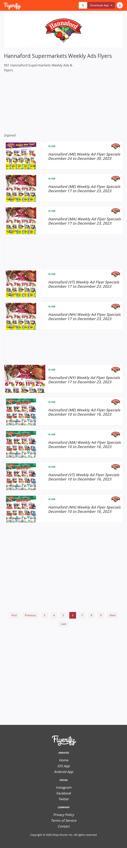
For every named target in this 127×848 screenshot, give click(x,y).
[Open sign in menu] (119, 5)
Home (63, 760)
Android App (63, 771)
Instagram (63, 787)
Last (63, 624)
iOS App (63, 766)
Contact (63, 826)
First (14, 615)
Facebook (63, 793)
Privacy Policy (63, 814)
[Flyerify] (4, 5)
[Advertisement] (63, 642)
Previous (30, 615)
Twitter (63, 799)
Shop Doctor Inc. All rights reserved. (74, 835)
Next (113, 615)
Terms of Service (63, 820)
